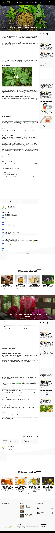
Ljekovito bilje (27, 25)
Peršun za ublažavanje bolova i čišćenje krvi (29, 202)
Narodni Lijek (11, 206)
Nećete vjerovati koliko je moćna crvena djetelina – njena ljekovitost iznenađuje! (47, 286)
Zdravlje (41, 52)
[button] (53, 2)
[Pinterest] (31, 196)
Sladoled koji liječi (28, 510)
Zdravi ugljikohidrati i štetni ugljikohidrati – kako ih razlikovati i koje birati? (45, 45)
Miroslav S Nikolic (7, 221)
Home (2, 32)
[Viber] (35, 196)
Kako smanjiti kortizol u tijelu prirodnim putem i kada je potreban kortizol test (45, 93)
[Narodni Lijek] (19, 29)
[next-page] (28, 292)
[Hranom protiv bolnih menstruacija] (46, 119)
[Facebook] (48, 1)
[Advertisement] (20, 53)
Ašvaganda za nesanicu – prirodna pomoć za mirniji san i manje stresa (46, 38)
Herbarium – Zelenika (28, 514)
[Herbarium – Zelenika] (22, 515)
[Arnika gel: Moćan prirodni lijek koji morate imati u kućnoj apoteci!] (34, 279)
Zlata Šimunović (7, 239)
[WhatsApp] (33, 196)
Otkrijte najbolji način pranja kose (29, 506)
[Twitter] (51, 1)
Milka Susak (7, 247)
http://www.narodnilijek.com (11, 207)
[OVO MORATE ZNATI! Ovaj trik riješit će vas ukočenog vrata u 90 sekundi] (46, 106)
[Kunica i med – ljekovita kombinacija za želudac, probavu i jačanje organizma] (21, 279)
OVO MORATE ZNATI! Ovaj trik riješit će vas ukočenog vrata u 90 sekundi (46, 112)
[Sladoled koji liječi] (22, 511)
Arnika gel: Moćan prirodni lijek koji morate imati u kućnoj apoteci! (34, 286)
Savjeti (41, 110)
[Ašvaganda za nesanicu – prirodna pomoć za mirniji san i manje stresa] (7, 279)
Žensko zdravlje (42, 59)
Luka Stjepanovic (7, 228)
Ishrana (41, 43)
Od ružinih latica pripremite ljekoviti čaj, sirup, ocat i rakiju (10, 202)
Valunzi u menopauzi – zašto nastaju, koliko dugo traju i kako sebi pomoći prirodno (46, 61)
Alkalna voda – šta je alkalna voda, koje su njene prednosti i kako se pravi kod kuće (46, 85)
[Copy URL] (37, 196)
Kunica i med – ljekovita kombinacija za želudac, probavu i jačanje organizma (20, 286)
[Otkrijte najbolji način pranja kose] (22, 507)
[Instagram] (49, 1)
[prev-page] (26, 292)
